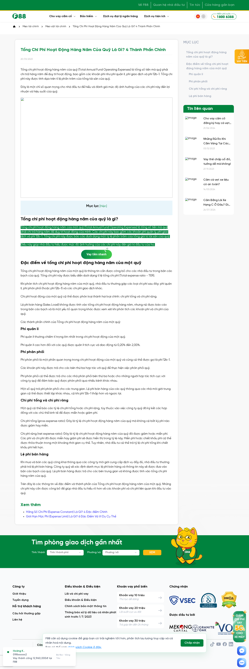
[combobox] (65, 552)
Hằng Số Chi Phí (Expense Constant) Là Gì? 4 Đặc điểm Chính (66, 512)
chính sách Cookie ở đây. (85, 647)
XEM (152, 552)
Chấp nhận (192, 642)
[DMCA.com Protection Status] (229, 600)
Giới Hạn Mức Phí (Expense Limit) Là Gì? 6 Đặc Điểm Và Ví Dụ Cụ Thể (71, 516)
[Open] (80, 552)
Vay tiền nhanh (96, 254)
